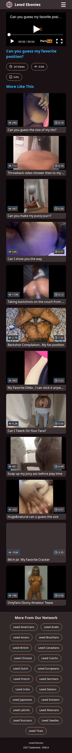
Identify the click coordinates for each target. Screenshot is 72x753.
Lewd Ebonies (28, 4)
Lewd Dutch (20, 668)
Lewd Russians (22, 720)
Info (16, 77)
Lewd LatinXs (21, 710)
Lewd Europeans (48, 668)
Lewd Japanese (22, 699)
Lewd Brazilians (49, 637)
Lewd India (23, 689)
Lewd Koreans (50, 699)
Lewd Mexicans (49, 710)
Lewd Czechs (49, 658)
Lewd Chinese (23, 658)
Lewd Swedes (50, 720)
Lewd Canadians (48, 648)
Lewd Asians (21, 637)
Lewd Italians (47, 689)
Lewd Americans (23, 627)
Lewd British (21, 648)
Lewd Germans (49, 679)
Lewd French (21, 679)
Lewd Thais (36, 731)
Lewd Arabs (51, 627)
